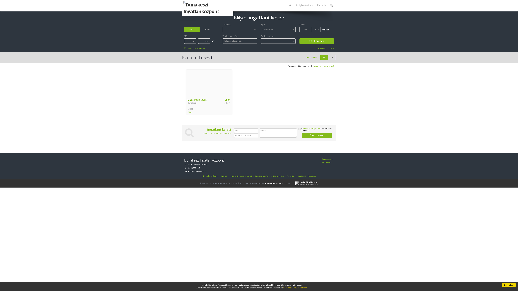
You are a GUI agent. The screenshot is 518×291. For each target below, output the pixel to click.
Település (227, 24)
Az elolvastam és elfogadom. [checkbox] (316, 130)
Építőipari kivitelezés (237, 176)
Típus (263, 24)
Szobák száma (267, 36)
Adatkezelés (327, 162)
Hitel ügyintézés (278, 176)
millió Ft (227, 103)
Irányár (302, 24)
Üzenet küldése (316, 135)
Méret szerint (329, 66)
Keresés (318, 41)
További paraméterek (195, 48)
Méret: (190, 109)
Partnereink (290, 176)
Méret (186, 36)
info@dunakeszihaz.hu (197, 171)
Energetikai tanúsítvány (262, 176)
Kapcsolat (322, 5)
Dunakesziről (301, 176)
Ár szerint (317, 66)
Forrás (273, 183)
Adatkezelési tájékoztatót (312, 129)
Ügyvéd (249, 176)
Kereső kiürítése (326, 48)
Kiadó (207, 29)
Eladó (191, 29)
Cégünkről (223, 176)
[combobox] (240, 29)
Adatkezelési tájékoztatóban (295, 288)
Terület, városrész (230, 36)
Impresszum (327, 159)
